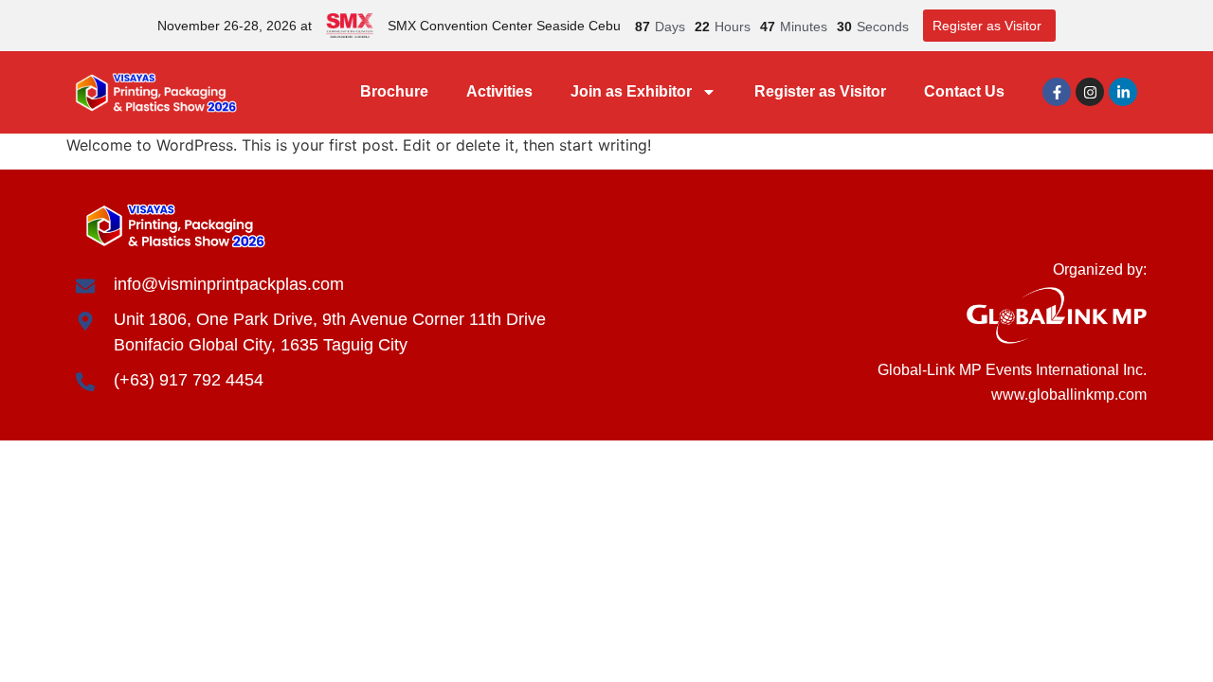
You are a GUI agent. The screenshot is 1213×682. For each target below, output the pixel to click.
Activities (499, 91)
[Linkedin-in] (1123, 92)
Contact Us (964, 91)
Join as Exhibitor (631, 91)
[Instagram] (1090, 92)
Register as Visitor (820, 91)
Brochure (394, 91)
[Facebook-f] (1056, 92)
